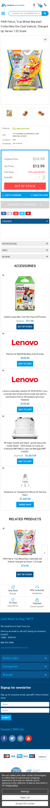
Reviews (6, 257)
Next (46, 113)
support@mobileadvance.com (14, 647)
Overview (7, 221)
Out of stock (25, 326)
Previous (3, 113)
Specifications (9, 244)
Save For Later (40, 195)
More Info (25, 504)
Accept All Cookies (25, 803)
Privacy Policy (12, 785)
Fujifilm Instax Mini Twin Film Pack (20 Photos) (25, 317)
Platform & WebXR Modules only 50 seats (25, 354)
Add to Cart (25, 363)
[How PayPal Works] (20, 757)
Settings (25, 791)
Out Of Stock (25, 186)
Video (5, 250)
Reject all (25, 797)
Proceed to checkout (23, 204)
